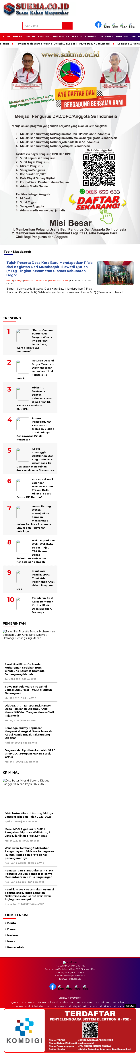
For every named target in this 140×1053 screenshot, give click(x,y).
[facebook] (99, 27)
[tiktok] (132, 27)
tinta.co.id (110, 1006)
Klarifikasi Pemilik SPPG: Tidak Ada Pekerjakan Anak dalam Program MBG (35, 579)
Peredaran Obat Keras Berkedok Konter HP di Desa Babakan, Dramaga (42, 605)
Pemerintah (61, 36)
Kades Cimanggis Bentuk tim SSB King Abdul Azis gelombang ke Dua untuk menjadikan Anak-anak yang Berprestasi (35, 459)
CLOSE (130, 1006)
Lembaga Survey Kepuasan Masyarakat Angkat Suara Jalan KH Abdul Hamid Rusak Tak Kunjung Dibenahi (28, 733)
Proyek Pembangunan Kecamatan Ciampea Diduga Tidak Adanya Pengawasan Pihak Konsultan (35, 429)
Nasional (44, 36)
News (11, 941)
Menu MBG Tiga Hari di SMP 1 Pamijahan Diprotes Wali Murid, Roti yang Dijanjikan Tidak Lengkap (29, 832)
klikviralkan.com (41, 1006)
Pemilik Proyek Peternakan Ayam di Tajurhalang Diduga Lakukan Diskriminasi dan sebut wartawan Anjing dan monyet (29, 894)
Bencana (122, 36)
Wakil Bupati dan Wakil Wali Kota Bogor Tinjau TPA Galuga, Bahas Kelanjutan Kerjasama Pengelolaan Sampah (35, 551)
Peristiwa (106, 36)
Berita (17, 36)
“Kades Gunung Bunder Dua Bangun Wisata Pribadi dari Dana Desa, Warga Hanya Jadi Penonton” (34, 341)
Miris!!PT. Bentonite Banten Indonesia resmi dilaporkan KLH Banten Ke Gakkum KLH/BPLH (34, 398)
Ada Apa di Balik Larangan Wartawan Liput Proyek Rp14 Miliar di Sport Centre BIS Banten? (35, 488)
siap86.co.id (80, 1006)
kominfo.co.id (121, 1002)
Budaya (18, 280)
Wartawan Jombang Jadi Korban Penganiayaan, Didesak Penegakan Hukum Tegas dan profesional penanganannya (29, 853)
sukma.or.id (29, 1002)
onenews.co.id (21, 1006)
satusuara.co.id (62, 1006)
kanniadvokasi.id (48, 1002)
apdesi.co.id (67, 1002)
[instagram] (116, 27)
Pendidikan (55, 280)
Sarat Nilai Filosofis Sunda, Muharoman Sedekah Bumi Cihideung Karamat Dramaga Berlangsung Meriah (24, 669)
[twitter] (107, 27)
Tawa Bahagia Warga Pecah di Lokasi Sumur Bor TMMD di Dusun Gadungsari (50, 43)
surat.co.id (96, 1006)
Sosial (66, 280)
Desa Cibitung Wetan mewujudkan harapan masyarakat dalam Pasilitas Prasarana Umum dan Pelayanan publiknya (33, 519)
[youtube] (124, 27)
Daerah (30, 36)
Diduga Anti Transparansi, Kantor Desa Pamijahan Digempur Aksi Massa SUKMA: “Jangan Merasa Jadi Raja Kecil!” (29, 710)
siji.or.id (15, 1002)
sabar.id (123, 1006)
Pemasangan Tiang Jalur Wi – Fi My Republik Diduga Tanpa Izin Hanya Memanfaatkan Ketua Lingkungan (29, 874)
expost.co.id (103, 1002)
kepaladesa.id (85, 1002)
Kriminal (91, 36)
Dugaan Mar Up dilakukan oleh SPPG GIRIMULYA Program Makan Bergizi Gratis (30, 754)
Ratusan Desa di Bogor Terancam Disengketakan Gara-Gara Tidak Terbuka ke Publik (35, 369)
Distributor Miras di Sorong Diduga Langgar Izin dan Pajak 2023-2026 (29, 815)
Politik (77, 36)
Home (6, 36)
